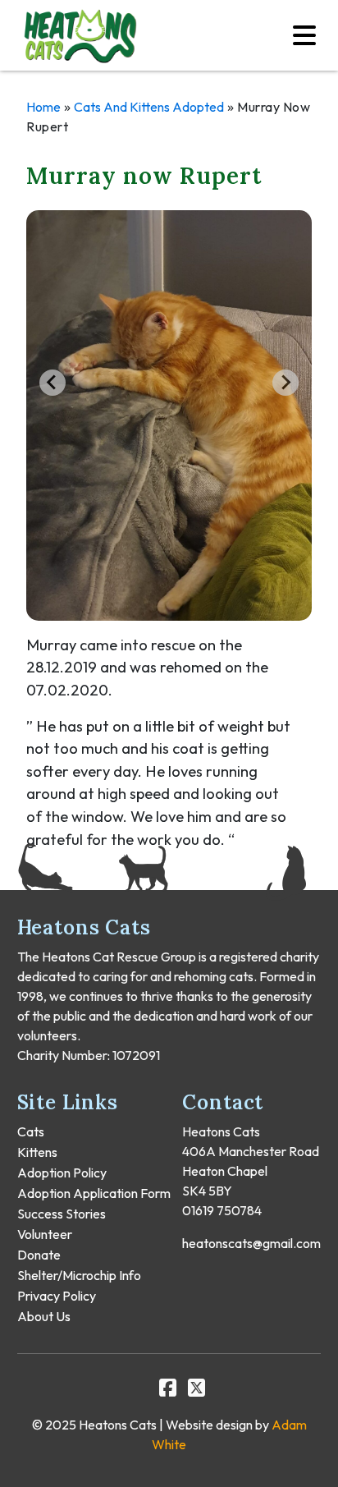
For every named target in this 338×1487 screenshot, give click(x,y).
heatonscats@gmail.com (251, 1243)
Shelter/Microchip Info (79, 1275)
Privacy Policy (56, 1295)
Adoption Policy (62, 1172)
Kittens (37, 1152)
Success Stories (61, 1213)
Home (43, 107)
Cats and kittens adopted (149, 107)
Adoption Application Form (94, 1193)
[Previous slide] (52, 382)
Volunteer (44, 1234)
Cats (30, 1131)
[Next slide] (285, 382)
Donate (39, 1254)
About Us (44, 1316)
